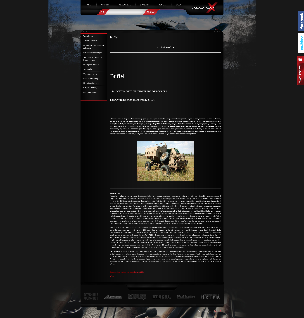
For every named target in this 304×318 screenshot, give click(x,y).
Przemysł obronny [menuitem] (90, 78)
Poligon (186, 297)
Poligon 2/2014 (139, 272)
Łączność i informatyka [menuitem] (92, 52)
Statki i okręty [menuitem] (89, 69)
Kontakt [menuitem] (162, 5)
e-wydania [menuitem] (144, 5)
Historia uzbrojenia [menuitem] (91, 83)
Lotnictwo (113, 297)
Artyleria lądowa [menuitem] (90, 40)
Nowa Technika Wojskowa (91, 297)
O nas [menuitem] (89, 5)
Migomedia (218, 311)
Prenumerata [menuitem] (125, 5)
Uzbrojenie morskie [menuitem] (91, 74)
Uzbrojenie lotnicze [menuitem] (91, 64)
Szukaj (150, 11)
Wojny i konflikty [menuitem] (90, 88)
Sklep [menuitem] (178, 5)
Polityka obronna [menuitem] (90, 92)
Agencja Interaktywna (205, 311)
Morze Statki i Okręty (137, 297)
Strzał (161, 297)
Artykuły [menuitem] (105, 5)
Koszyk (300, 70)
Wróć (112, 276)
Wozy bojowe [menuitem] (88, 36)
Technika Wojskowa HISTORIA (210, 297)
